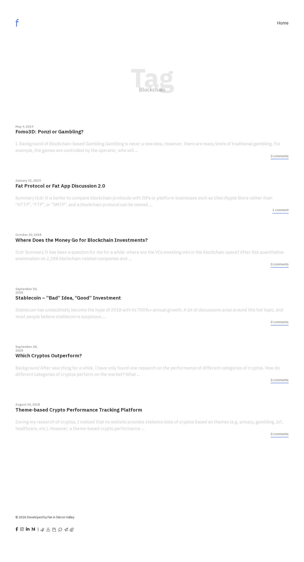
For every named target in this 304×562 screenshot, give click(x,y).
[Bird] (42, 529)
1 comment (280, 210)
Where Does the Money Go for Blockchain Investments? (81, 240)
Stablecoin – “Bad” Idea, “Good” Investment (68, 298)
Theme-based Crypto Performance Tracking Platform (78, 410)
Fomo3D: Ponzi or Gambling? (49, 132)
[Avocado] (72, 529)
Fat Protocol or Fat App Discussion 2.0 (60, 186)
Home (283, 23)
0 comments (280, 156)
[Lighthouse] (60, 529)
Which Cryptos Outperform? (48, 356)
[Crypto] (48, 529)
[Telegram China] (66, 529)
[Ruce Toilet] (54, 529)
